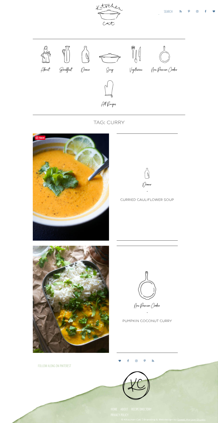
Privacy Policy (120, 414)
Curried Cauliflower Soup (147, 199)
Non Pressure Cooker (147, 306)
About (124, 409)
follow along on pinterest (54, 365)
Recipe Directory (141, 409)
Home (114, 409)
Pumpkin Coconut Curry (147, 321)
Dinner (147, 185)
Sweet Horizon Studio (191, 419)
